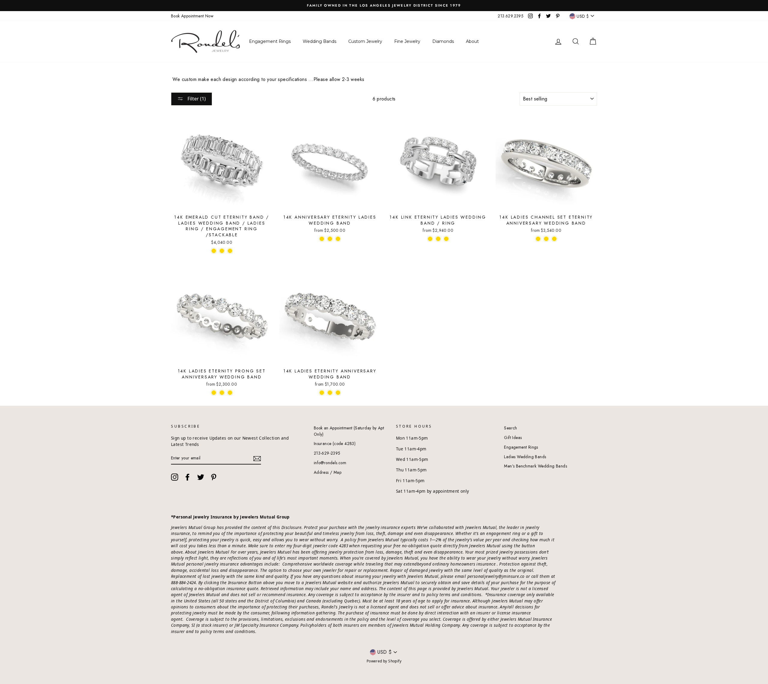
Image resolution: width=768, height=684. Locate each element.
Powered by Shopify (384, 661)
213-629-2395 (327, 453)
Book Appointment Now (192, 16)
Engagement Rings (521, 447)
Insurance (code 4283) (335, 444)
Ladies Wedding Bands (525, 457)
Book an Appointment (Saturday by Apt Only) (349, 431)
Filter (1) (196, 98)
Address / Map (327, 472)
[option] (384, 5)
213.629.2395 (511, 16)
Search (510, 428)
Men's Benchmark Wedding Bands (535, 466)
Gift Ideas (513, 438)
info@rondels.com (330, 463)
